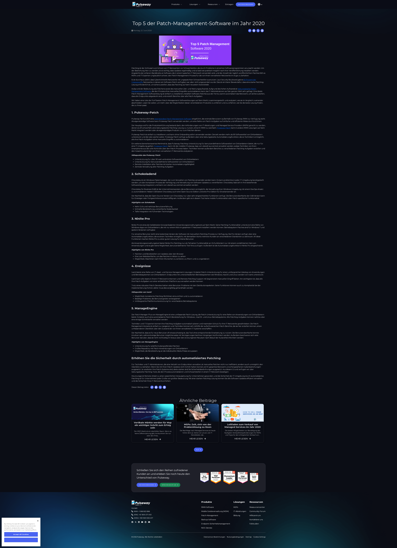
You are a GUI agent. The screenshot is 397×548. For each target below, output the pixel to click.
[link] (141, 4)
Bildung (236, 515)
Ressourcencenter (257, 507)
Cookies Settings (259, 537)
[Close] (38, 521)
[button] (245, 4)
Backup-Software (208, 520)
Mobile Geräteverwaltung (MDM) (215, 511)
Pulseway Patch (224, 128)
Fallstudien (254, 524)
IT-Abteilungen (239, 511)
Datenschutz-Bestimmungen (214, 537)
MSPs (235, 507)
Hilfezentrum (255, 515)
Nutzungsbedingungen (235, 537)
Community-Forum (257, 511)
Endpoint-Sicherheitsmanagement (215, 524)
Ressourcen (213, 4)
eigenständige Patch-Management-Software (173, 119)
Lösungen (194, 4)
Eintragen (229, 4)
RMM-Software (207, 507)
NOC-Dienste (206, 528)
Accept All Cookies (21, 534)
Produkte (175, 4)
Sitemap (249, 537)
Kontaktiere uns (256, 520)
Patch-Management (209, 515)
